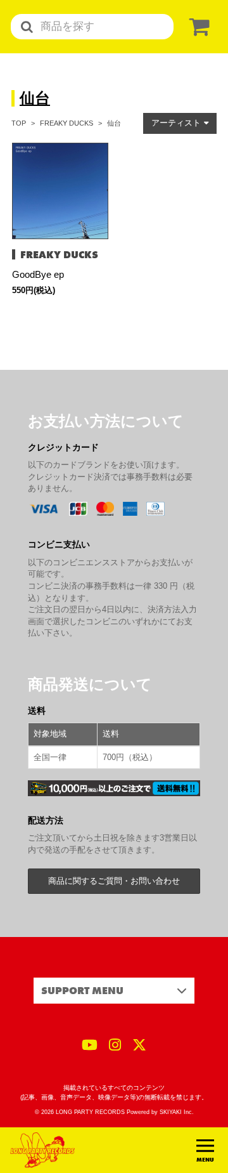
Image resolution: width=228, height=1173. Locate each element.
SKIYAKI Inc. (177, 1112)
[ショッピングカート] (197, 27)
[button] (180, 123)
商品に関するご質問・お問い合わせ (114, 881)
